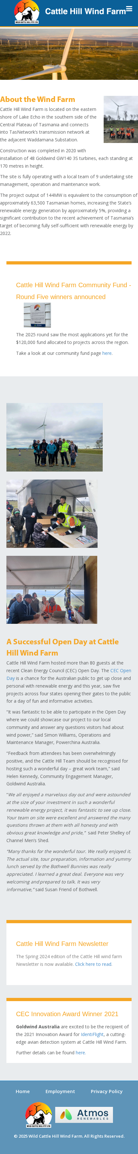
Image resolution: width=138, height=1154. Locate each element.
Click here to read (93, 964)
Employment (60, 1091)
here (107, 353)
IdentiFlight (92, 1034)
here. (81, 1052)
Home (23, 1091)
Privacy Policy (107, 1091)
